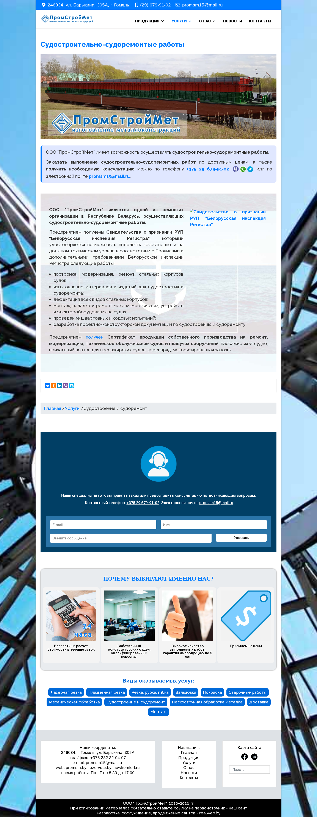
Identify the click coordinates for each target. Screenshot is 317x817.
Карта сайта (249, 747)
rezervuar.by (99, 767)
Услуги (188, 762)
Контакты (189, 777)
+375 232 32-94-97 (108, 757)
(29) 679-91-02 (155, 4)
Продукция (188, 757)
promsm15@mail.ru (202, 4)
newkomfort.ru (126, 767)
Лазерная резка (66, 692)
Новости (189, 772)
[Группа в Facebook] (244, 756)
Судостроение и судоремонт (136, 702)
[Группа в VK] (254, 756)
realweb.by (209, 813)
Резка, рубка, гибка (150, 692)
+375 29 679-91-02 (208, 169)
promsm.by (76, 767)
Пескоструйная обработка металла (207, 702)
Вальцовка (185, 692)
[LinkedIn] (59, 385)
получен (94, 337)
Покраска (212, 692)
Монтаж (158, 711)
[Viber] (65, 385)
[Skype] (71, 385)
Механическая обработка (74, 702)
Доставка (258, 702)
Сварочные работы (248, 692)
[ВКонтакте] (47, 385)
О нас (189, 767)
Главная (189, 752)
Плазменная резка (106, 692)
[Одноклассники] (53, 385)
